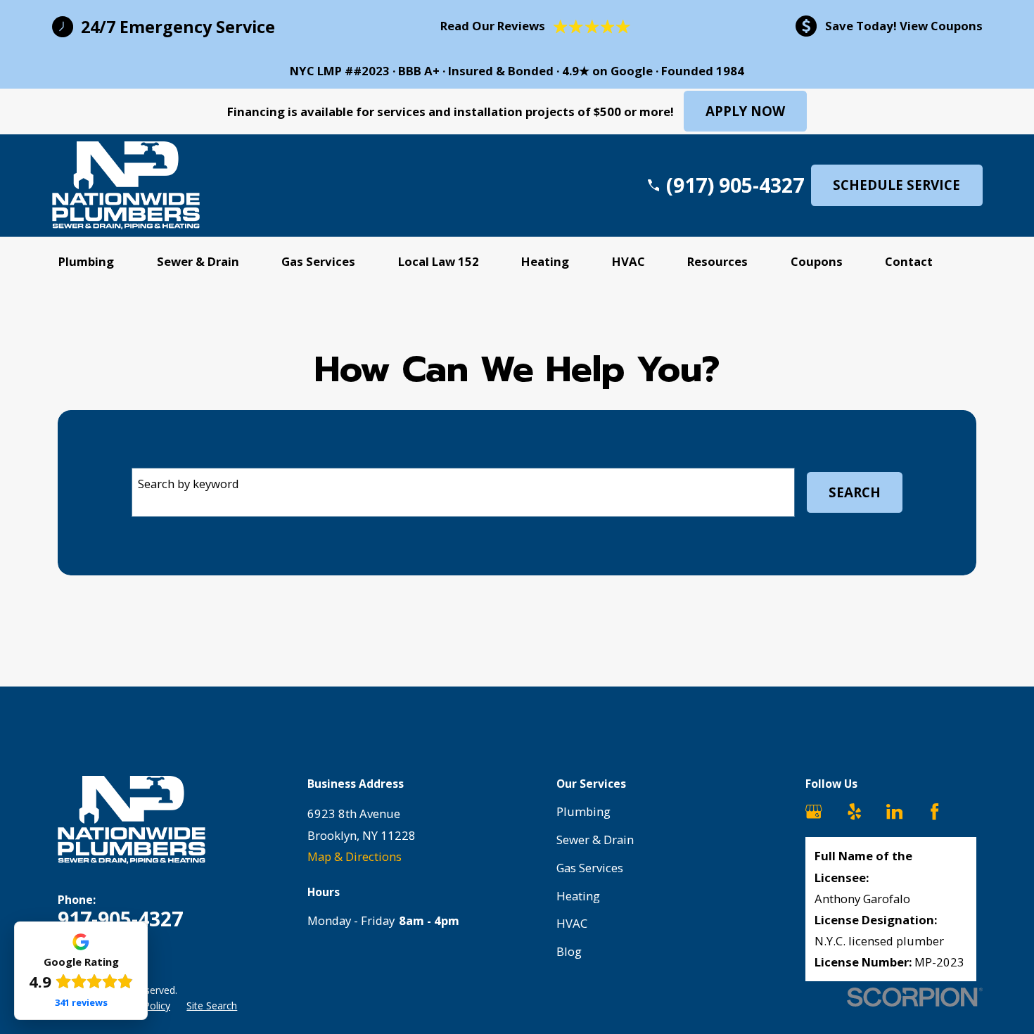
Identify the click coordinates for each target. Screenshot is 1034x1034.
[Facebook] (934, 811)
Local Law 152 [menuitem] (438, 261)
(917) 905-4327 (735, 185)
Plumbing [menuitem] (86, 261)
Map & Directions (354, 856)
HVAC (571, 923)
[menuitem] (211, 1006)
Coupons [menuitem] (817, 261)
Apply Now (745, 111)
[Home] (126, 185)
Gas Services (589, 868)
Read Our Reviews (492, 26)
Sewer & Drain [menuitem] (198, 261)
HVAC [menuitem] (628, 261)
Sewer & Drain (595, 839)
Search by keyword (188, 483)
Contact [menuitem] (909, 261)
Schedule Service (896, 185)
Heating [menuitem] (545, 261)
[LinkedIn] (894, 811)
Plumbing (583, 811)
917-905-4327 (120, 918)
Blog (569, 951)
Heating (578, 896)
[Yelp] (854, 811)
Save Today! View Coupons (904, 26)
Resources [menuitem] (717, 261)
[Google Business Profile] (813, 811)
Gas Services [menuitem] (318, 261)
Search (855, 492)
